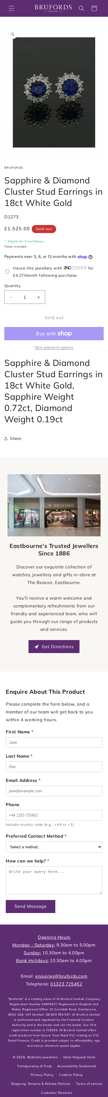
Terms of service (89, 1084)
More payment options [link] (54, 347)
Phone (13, 804)
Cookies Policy (71, 1075)
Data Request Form (79, 1057)
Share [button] (16, 438)
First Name (19, 732)
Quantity (12, 285)
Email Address (23, 780)
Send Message (30, 906)
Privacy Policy (42, 1075)
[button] (11, 8)
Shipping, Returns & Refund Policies (41, 1084)
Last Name (19, 756)
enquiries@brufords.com (61, 976)
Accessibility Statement (76, 1066)
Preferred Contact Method (36, 836)
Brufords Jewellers (42, 1057)
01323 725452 (66, 984)
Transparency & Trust (34, 1066)
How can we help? (28, 861)
